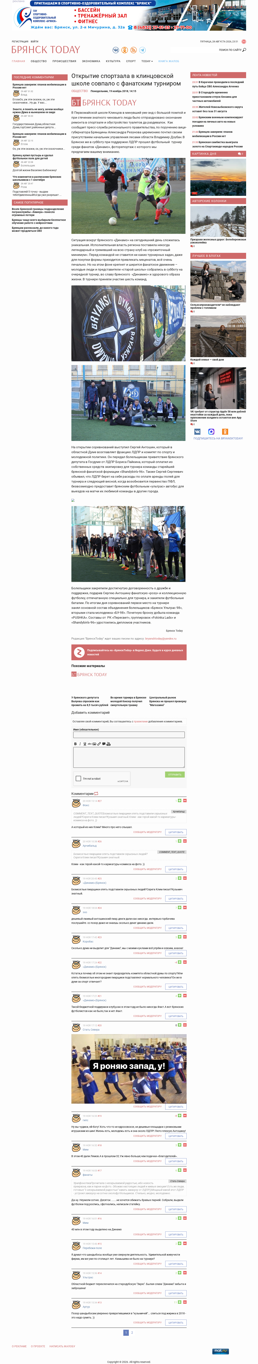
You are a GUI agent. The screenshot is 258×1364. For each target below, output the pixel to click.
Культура (113, 61)
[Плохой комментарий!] (185, 800)
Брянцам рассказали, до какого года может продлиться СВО (35, 229)
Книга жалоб (168, 61)
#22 (100, 962)
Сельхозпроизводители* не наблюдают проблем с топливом (215, 306)
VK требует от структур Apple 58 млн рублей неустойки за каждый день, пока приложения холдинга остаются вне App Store (218, 416)
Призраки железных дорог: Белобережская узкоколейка (218, 241)
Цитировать (175, 832)
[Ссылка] (99, 744)
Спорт (131, 61)
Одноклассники (225, 432)
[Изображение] (94, 744)
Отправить (175, 774)
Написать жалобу (62, 1346)
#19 (100, 1116)
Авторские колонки (209, 201)
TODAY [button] (146, 61)
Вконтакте (197, 432)
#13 (100, 1302)
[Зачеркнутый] (89, 744)
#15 (100, 1244)
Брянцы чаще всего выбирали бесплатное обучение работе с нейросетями (39, 221)
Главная (18, 61)
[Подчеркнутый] (85, 744)
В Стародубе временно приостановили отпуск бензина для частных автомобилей (214, 96)
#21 (100, 996)
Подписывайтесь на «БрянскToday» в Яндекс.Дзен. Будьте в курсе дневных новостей (135, 652)
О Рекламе (19, 1346)
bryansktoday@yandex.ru (160, 638)
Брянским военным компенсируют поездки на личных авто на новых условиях (217, 121)
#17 (100, 1170)
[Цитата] (104, 744)
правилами (141, 721)
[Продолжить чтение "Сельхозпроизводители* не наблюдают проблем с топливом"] (218, 281)
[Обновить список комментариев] (96, 794)
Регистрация (20, 41)
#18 (100, 1145)
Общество (39, 61)
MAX (211, 432)
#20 (100, 1025)
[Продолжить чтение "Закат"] (218, 177)
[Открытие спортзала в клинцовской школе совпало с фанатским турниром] (129, 101)
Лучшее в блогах (206, 256)
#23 (100, 937)
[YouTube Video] (108, 744)
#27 (100, 801)
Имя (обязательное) (86, 729)
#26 (100, 841)
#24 (100, 908)
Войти (34, 41)
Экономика (91, 61)
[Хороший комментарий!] (179, 800)
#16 (100, 1218)
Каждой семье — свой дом (207, 359)
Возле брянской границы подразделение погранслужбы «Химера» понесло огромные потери (38, 212)
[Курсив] (80, 744)
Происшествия (64, 61)
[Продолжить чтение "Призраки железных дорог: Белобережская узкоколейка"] (218, 221)
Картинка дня (204, 154)
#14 (100, 1273)
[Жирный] (75, 744)
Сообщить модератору (147, 832)
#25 (100, 878)
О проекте (38, 1346)
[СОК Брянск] (129, 15)
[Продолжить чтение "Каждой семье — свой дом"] (218, 336)
